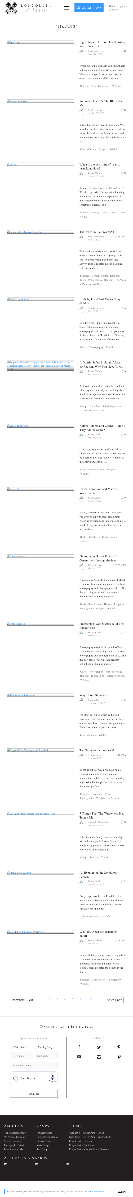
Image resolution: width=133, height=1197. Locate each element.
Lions (83, 279)
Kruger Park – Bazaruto (80, 1141)
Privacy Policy (97, 1191)
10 (91, 999)
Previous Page (22, 1000)
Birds (83, 469)
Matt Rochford (95, 940)
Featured (85, 275)
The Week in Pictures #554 (96, 232)
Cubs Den (95, 406)
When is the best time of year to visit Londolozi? (99, 166)
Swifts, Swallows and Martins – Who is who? (99, 491)
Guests (83, 347)
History (108, 604)
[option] (19, 1164)
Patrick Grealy (95, 110)
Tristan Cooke (94, 565)
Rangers (84, 86)
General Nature (88, 149)
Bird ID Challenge (90, 536)
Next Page (114, 1000)
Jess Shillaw (94, 699)
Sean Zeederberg (96, 236)
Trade (104, 212)
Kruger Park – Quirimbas (81, 1145)
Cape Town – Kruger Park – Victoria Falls (90, 1136)
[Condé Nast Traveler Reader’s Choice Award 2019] (19, 1164)
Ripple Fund (97, 675)
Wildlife (116, 86)
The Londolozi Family (15, 1132)
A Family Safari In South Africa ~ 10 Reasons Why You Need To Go (101, 364)
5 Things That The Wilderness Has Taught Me (101, 815)
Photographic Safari (14, 1145)
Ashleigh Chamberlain (99, 822)
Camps (84, 406)
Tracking (94, 857)
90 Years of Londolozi (15, 1136)
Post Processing (113, 671)
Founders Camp (44, 1132)
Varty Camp (42, 1145)
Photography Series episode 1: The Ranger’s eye (101, 625)
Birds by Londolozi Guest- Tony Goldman (99, 301)
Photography (95, 279)
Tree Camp (42, 1149)
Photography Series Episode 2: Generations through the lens (98, 558)
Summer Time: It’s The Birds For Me (100, 103)
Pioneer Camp (44, 1141)
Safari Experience (100, 86)
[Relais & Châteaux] (82, 1164)
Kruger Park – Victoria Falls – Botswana (89, 1149)
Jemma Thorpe (95, 173)
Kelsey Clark (94, 434)
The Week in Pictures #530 (96, 750)
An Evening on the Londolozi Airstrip (98, 874)
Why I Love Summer (92, 695)
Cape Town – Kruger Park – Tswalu (86, 1132)
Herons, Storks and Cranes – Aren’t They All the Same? (102, 427)
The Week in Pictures (107, 798)
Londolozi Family (89, 212)
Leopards (115, 275)
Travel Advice (96, 410)
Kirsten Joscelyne (96, 51)
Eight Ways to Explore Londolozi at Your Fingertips (102, 44)
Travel (112, 212)
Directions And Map (14, 1149)
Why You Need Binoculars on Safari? (98, 933)
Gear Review (95, 604)
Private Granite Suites (47, 1136)
